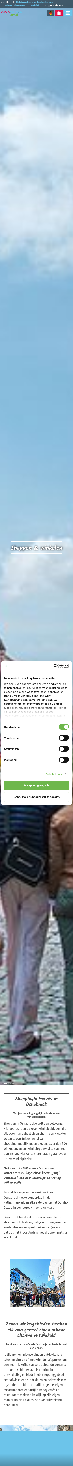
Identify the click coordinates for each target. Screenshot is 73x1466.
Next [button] (51, 1284)
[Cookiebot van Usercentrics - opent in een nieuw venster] (53, 666)
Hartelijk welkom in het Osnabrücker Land (34, 2)
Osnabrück (34, 5)
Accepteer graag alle (36, 785)
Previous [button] (22, 1284)
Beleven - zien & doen (15, 5)
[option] (36, 1284)
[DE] (50, 13)
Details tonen (54, 774)
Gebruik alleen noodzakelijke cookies (37, 796)
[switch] (64, 738)
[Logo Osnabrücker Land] (12, 13)
